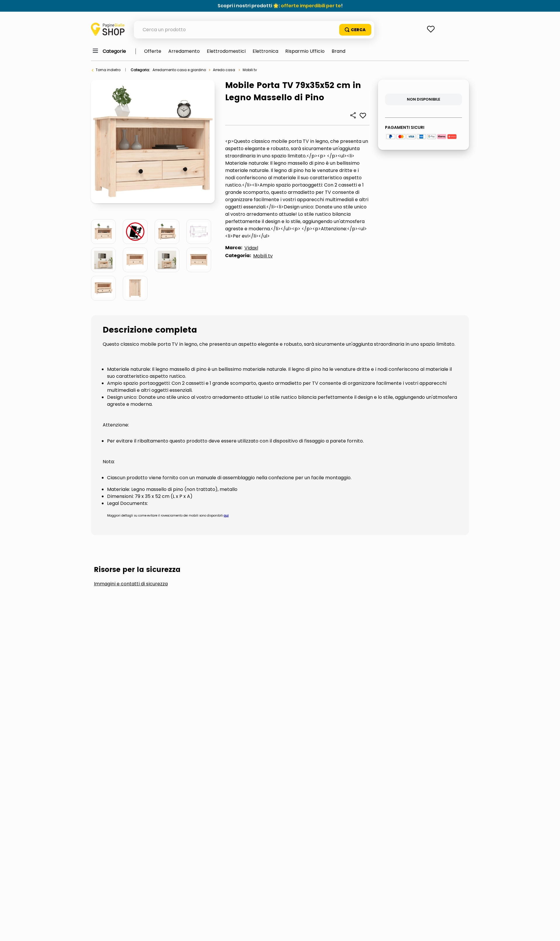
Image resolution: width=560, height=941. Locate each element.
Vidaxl (251, 248)
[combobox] (254, 29)
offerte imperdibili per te (311, 5)
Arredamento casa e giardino (179, 69)
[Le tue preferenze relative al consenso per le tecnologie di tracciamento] (549, 930)
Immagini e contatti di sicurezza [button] (131, 584)
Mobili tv (250, 69)
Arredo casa (224, 69)
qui (226, 515)
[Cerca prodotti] (355, 30)
